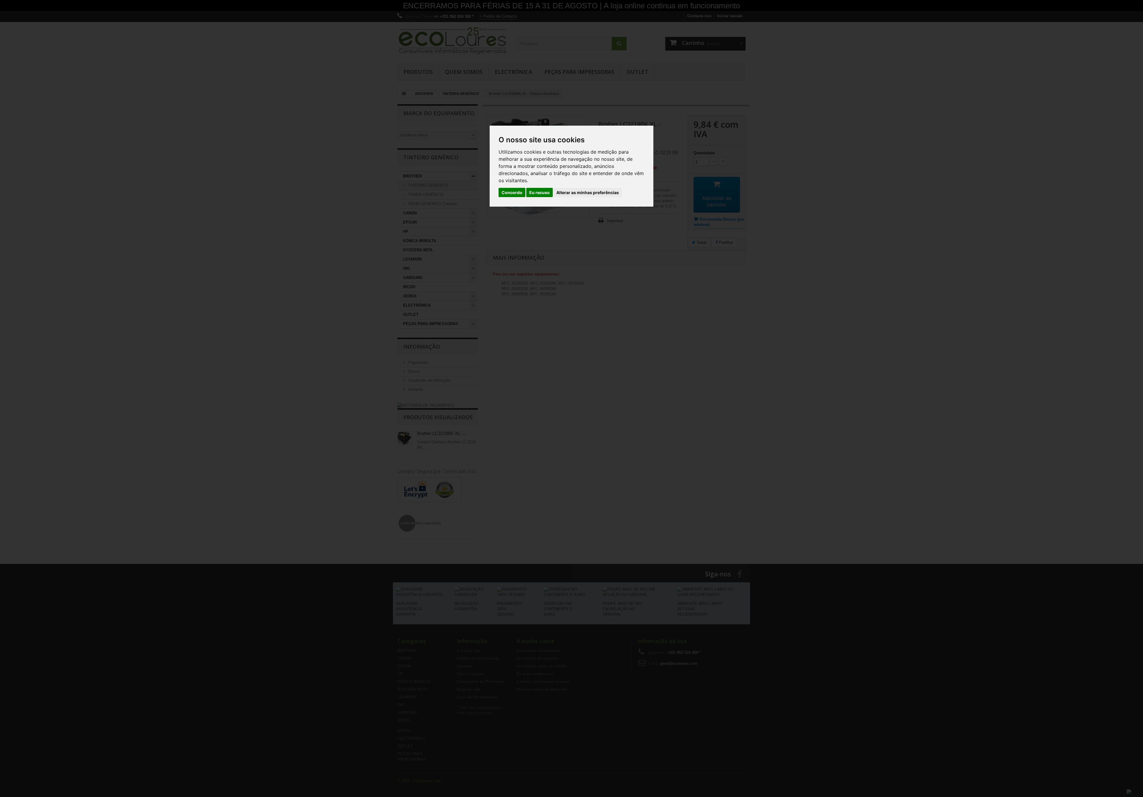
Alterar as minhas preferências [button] (587, 192)
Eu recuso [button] (539, 192)
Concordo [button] (512, 192)
